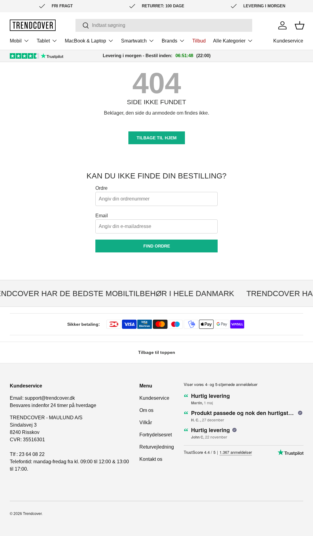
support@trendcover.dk (50, 398)
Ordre (101, 188)
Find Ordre (156, 246)
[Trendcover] (33, 25)
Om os (146, 410)
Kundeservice (288, 40)
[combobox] (163, 25)
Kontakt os (150, 459)
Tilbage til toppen (156, 352)
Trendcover (32, 514)
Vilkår (145, 422)
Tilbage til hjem (157, 137)
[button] (299, 25)
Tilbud (199, 40)
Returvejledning (156, 447)
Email (101, 215)
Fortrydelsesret (155, 434)
